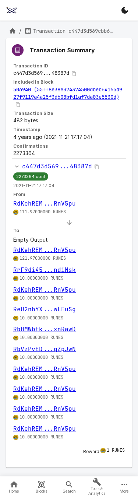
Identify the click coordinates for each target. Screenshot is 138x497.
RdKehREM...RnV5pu (44, 203)
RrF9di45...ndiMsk (44, 270)
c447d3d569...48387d (57, 166)
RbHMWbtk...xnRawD (44, 329)
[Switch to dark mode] (124, 10)
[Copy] (74, 73)
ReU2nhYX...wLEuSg (44, 309)
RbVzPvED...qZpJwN (44, 349)
